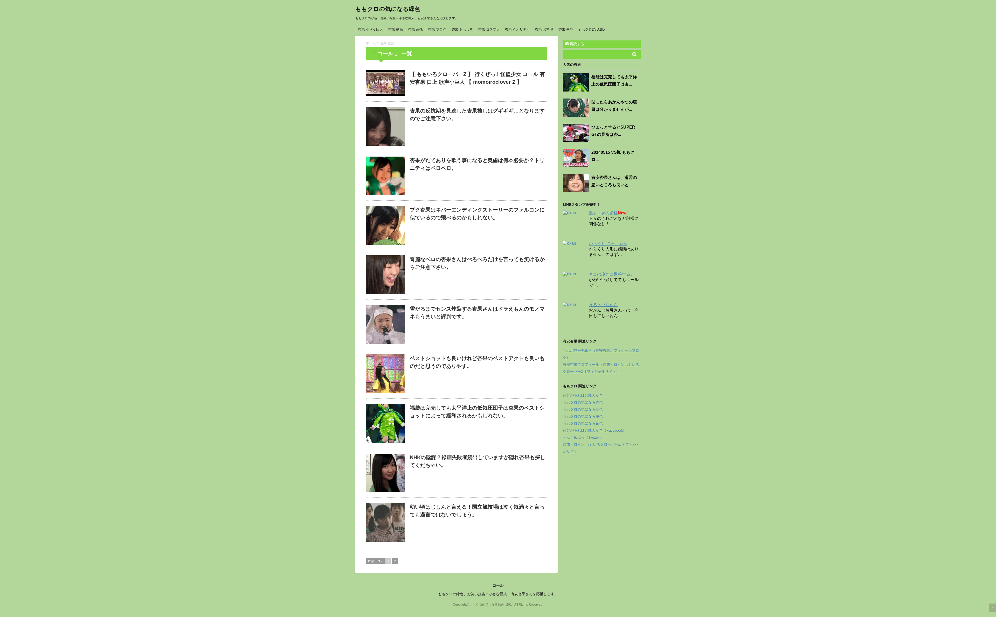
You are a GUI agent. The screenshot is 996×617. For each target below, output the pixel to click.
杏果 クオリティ (517, 29)
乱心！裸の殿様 (603, 213)
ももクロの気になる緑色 (387, 9)
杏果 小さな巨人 (370, 29)
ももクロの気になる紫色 (583, 423)
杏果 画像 (415, 29)
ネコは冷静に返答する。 (611, 274)
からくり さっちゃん (608, 243)
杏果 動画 (395, 29)
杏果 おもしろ (462, 29)
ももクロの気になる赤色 (583, 402)
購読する (576, 44)
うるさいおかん (603, 305)
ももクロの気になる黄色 (583, 409)
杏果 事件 (565, 29)
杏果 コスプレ (489, 29)
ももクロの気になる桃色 (583, 416)
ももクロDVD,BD (591, 29)
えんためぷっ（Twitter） (583, 437)
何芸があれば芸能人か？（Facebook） (594, 430)
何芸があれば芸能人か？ (583, 395)
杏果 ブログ (437, 29)
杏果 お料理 (544, 29)
